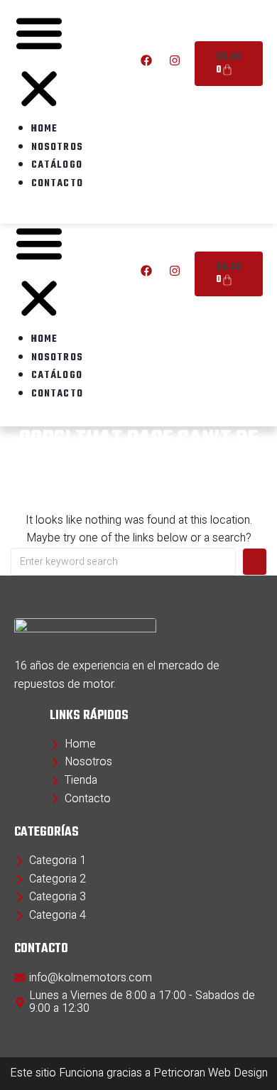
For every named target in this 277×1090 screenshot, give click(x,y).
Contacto (57, 394)
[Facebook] (146, 270)
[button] (39, 274)
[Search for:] (123, 562)
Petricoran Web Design (210, 1072)
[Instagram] (174, 270)
